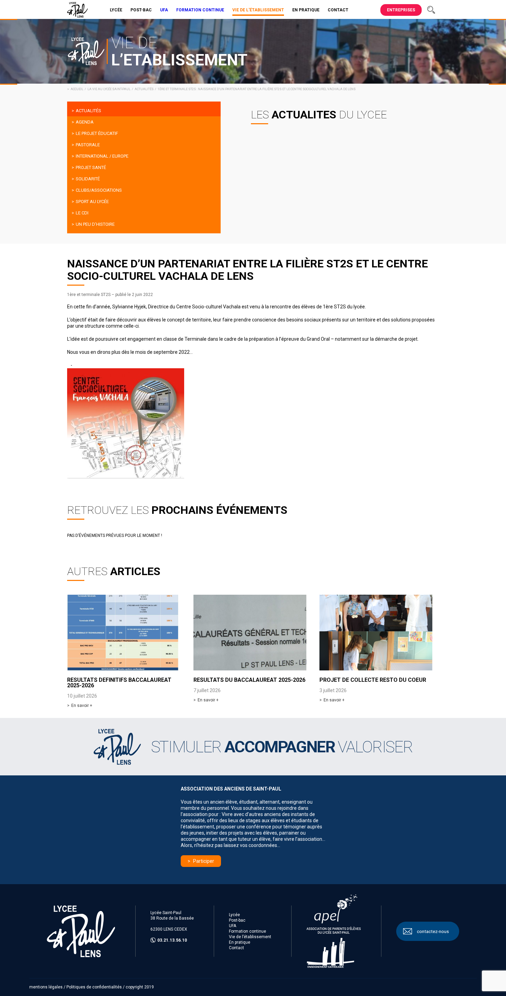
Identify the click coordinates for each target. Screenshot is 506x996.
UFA (232, 925)
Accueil (77, 89)
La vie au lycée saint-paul (108, 89)
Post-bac (237, 920)
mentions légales (46, 987)
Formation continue (247, 931)
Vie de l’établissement (250, 936)
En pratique (239, 942)
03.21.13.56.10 (172, 940)
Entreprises (401, 10)
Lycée (234, 914)
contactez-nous (433, 931)
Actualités (144, 89)
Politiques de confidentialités (94, 987)
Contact (236, 947)
